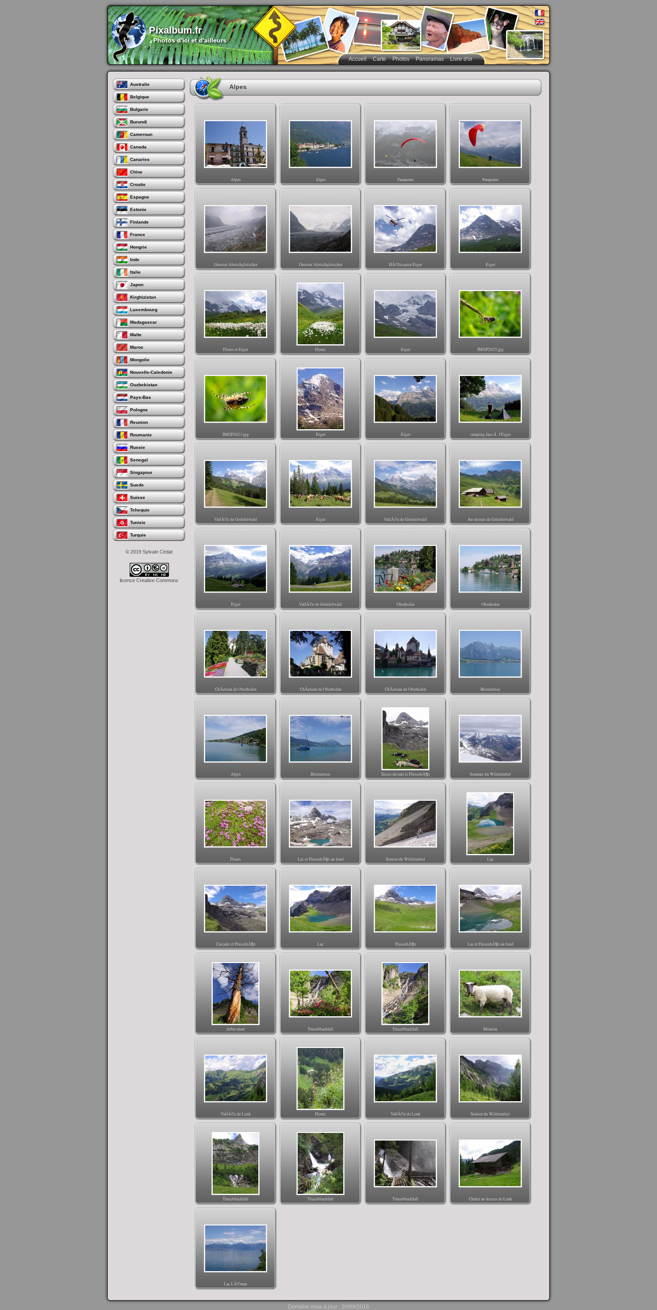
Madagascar (143, 322)
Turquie (138, 534)
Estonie (138, 209)
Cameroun (141, 134)
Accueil (357, 59)
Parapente (405, 144)
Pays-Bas (140, 397)
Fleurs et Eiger (235, 313)
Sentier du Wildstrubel (405, 823)
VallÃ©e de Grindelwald (235, 483)
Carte (379, 59)
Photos (400, 59)
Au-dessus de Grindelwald (490, 483)
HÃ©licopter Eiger (405, 228)
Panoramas (430, 59)
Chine (136, 171)
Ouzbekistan (143, 384)
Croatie (138, 184)
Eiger (490, 228)
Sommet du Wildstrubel (490, 738)
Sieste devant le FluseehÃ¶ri (405, 738)
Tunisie (138, 522)
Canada (138, 146)
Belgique (139, 96)
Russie (137, 447)
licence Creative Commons (149, 580)
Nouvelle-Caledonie (151, 372)
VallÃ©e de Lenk (236, 1078)
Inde (134, 259)
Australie (140, 84)
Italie (135, 272)
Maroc (136, 347)
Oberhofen (406, 568)
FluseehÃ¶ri (405, 908)
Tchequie (140, 509)
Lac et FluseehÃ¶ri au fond (321, 823)
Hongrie (138, 247)
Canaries (140, 159)
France (137, 234)
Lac (490, 823)
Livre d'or (461, 59)
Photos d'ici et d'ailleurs (190, 40)
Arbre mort (235, 993)
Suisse (137, 497)
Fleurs (321, 313)
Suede (137, 484)
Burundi (138, 121)
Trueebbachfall (320, 993)
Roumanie (141, 434)
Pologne (139, 409)
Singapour (141, 472)
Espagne (139, 196)
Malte (136, 334)
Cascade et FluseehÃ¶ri (236, 908)
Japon (136, 284)
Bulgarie (139, 109)
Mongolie (140, 359)
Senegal (139, 459)
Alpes (236, 144)
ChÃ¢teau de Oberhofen (236, 653)
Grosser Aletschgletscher (235, 228)
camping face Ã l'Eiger (490, 398)
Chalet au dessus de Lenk (490, 1163)
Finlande (139, 222)
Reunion (139, 422)
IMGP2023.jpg (236, 398)
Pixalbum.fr (175, 30)
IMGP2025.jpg (490, 313)
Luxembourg (143, 309)
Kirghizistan (143, 297)
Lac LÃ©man (235, 1248)
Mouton (490, 993)
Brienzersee (490, 653)
